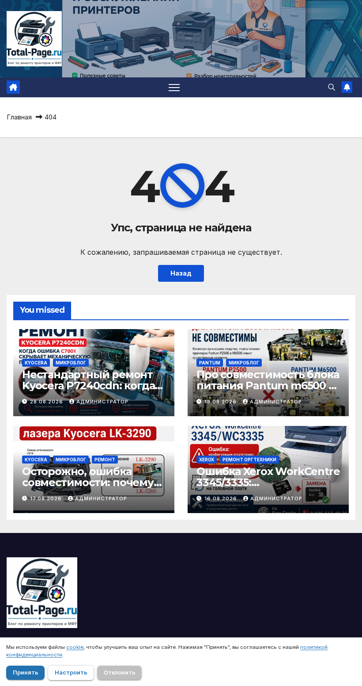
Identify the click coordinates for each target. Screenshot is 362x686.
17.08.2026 (47, 498)
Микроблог (71, 362)
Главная (19, 117)
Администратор (102, 402)
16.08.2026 (221, 498)
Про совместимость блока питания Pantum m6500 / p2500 (267, 385)
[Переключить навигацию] (174, 87)
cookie (74, 647)
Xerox (206, 459)
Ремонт (104, 459)
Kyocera (36, 362)
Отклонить (120, 672)
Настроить (71, 672)
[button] (331, 87)
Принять (25, 672)
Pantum (209, 362)
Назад (181, 273)
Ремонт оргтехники (249, 459)
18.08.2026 (221, 402)
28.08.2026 (47, 402)
